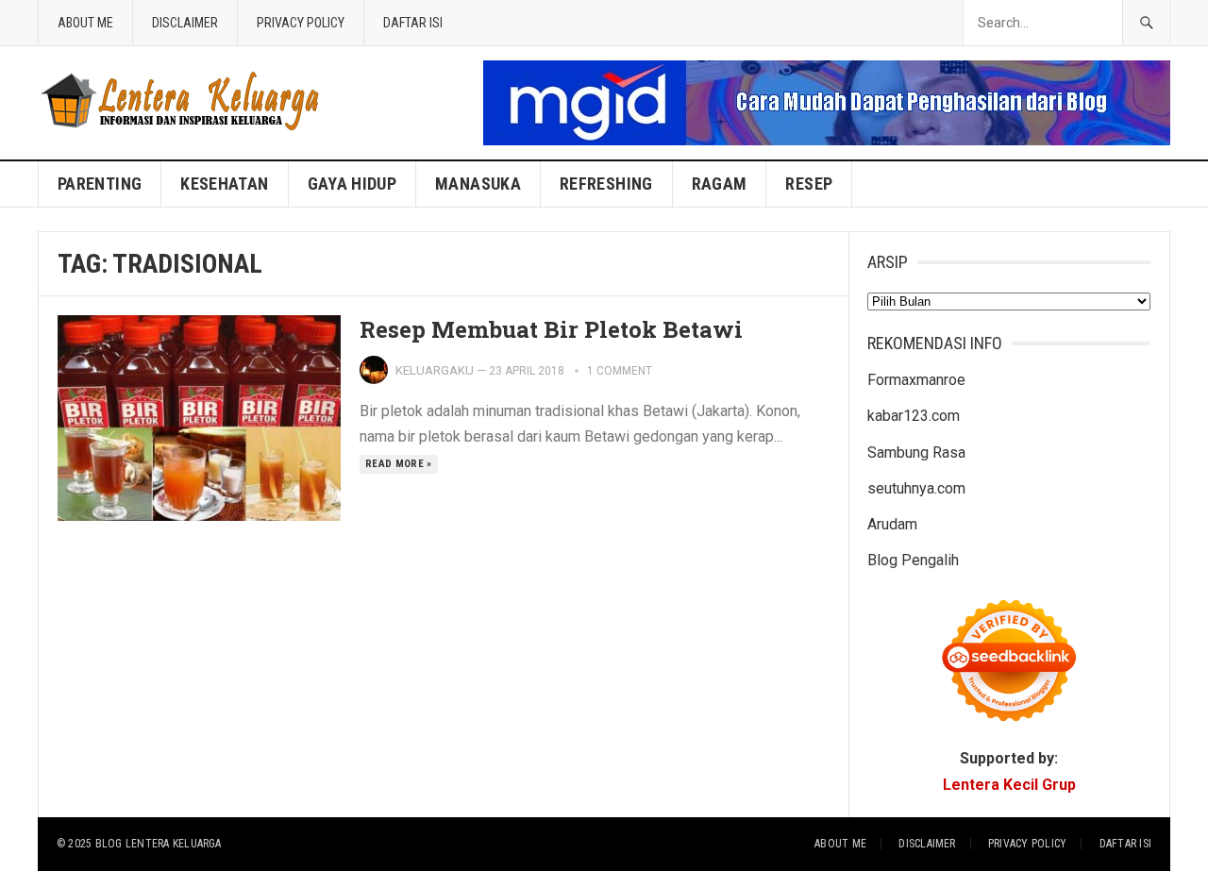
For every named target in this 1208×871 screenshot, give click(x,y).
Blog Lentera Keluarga (158, 843)
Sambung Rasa (916, 452)
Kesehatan (224, 183)
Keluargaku (434, 370)
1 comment (619, 370)
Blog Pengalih (913, 560)
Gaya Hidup (352, 183)
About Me (85, 22)
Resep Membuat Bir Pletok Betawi (551, 329)
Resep (808, 183)
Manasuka (478, 183)
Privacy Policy (300, 22)
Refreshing (606, 183)
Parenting (100, 183)
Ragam (719, 183)
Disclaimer (185, 22)
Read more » (398, 464)
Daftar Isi (413, 22)
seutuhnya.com (916, 488)
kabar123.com (913, 416)
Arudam (892, 524)
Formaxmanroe (916, 380)
